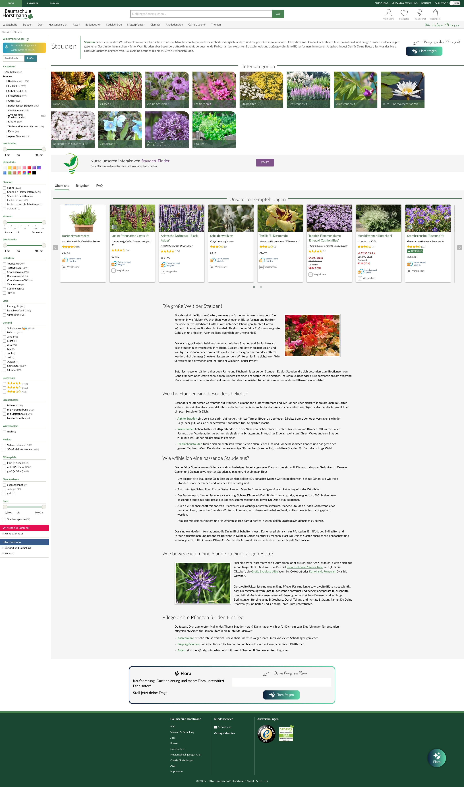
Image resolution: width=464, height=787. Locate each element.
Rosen (76, 24)
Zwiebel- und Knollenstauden (157, 144)
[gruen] (10, 173)
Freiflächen (201, 104)
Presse (173, 743)
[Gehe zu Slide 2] (261, 287)
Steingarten (248, 104)
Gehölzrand (107, 143)
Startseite (6, 32)
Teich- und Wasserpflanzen (400, 104)
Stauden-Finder (155, 161)
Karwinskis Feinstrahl (322, 571)
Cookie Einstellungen (181, 760)
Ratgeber (32, 3)
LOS (278, 14)
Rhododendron (174, 24)
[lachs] (19, 168)
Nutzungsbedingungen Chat (185, 754)
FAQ (99, 186)
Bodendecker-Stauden (67, 143)
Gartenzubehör (197, 24)
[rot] (29, 168)
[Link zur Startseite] (18, 14)
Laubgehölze (10, 24)
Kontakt (426, 3)
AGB (172, 766)
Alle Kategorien (13, 72)
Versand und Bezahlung (18, 548)
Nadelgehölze (114, 24)
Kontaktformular (14, 533)
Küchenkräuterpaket (75, 236)
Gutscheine (381, 3)
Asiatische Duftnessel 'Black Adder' (179, 238)
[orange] (14, 168)
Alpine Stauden (157, 104)
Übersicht (62, 186)
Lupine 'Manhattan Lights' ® (130, 235)
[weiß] (5, 168)
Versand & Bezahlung (405, 3)
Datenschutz (177, 749)
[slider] (5, 149)
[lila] (34, 168)
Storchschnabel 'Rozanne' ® (425, 235)
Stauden (27, 24)
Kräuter (199, 143)
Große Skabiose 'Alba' (265, 571)
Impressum (176, 771)
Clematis (155, 24)
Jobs (172, 738)
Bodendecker (93, 24)
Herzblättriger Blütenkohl (375, 235)
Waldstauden (344, 104)
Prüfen (30, 58)
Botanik (54, 3)
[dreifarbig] (24, 173)
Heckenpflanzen (58, 24)
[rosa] (24, 168)
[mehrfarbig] (29, 173)
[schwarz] (34, 173)
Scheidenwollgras (221, 235)
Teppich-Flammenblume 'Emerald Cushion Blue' (324, 238)
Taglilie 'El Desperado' (273, 235)
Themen (216, 24)
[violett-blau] (39, 168)
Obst (40, 24)
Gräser (104, 104)
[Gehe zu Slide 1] (254, 287)
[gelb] (10, 168)
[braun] (14, 173)
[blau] (5, 173)
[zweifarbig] (19, 173)
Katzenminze (185, 638)
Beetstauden (297, 104)
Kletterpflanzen (136, 24)
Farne (56, 104)
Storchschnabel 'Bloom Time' (305, 567)
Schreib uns (224, 727)
